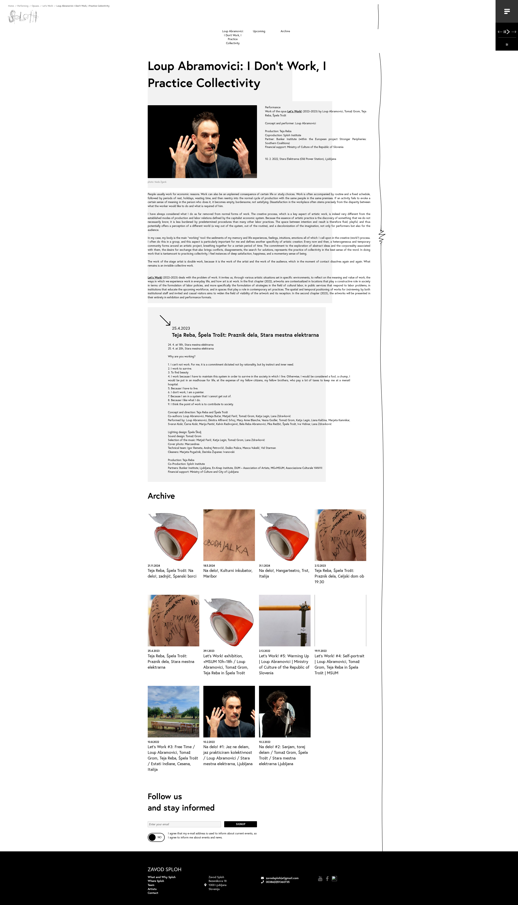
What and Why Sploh (162, 877)
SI (507, 44)
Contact (153, 893)
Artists (152, 889)
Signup (240, 824)
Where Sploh (156, 881)
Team (151, 885)
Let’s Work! (294, 111)
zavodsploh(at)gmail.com (282, 878)
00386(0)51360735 (278, 882)
